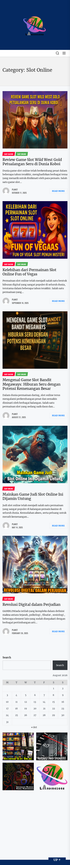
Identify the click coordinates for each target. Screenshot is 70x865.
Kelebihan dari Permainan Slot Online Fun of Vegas (29, 272)
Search (7, 657)
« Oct (34, 727)
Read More (58, 191)
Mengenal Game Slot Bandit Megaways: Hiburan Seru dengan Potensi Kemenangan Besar (31, 384)
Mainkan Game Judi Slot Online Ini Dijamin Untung (33, 496)
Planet (15, 189)
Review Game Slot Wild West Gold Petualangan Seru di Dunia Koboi (32, 161)
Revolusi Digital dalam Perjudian (31, 604)
